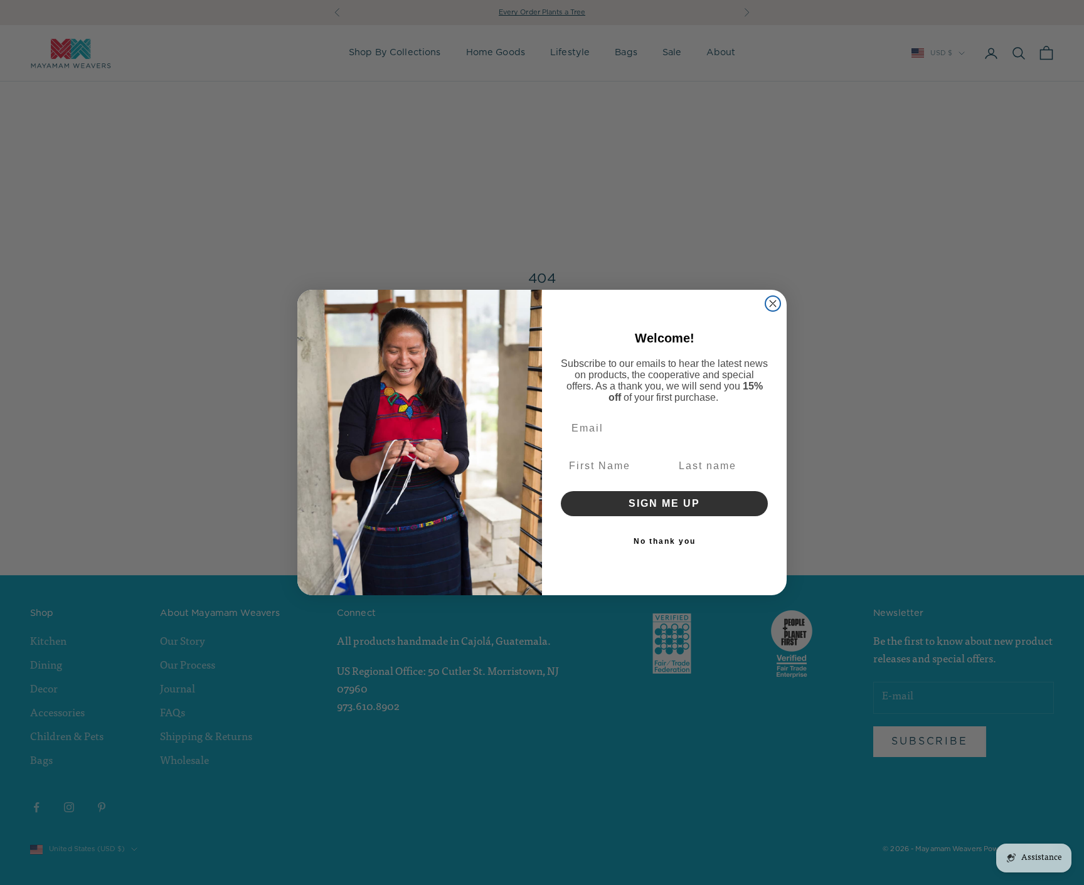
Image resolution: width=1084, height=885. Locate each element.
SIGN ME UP (664, 503)
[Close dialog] (772, 303)
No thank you (665, 541)
